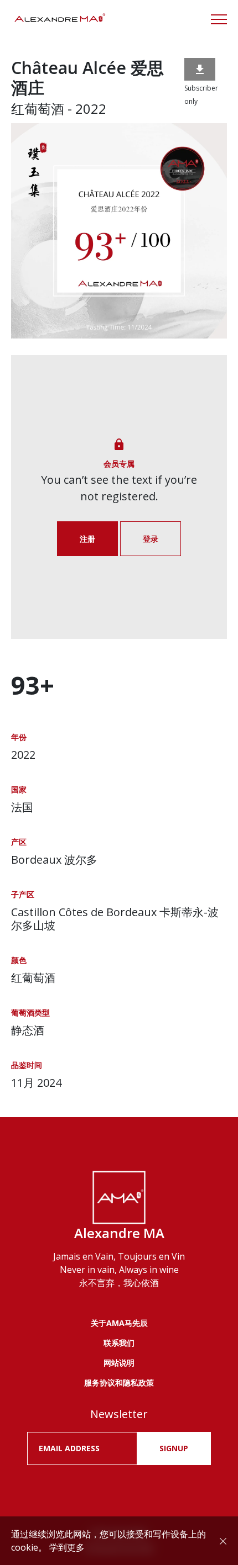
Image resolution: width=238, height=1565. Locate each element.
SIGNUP (173, 1448)
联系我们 (119, 1342)
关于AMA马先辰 (119, 1323)
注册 (87, 538)
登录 (150, 538)
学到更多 (67, 1547)
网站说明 (119, 1362)
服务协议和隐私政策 (119, 1382)
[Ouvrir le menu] (219, 19)
